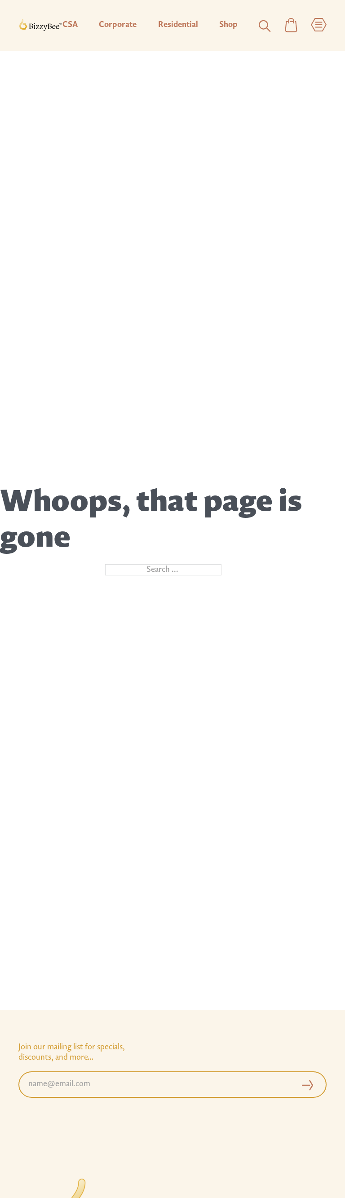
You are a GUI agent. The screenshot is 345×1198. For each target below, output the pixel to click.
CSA (70, 25)
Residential (178, 25)
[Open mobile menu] (319, 26)
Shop (228, 25)
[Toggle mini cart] (291, 26)
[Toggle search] (264, 26)
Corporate (118, 25)
